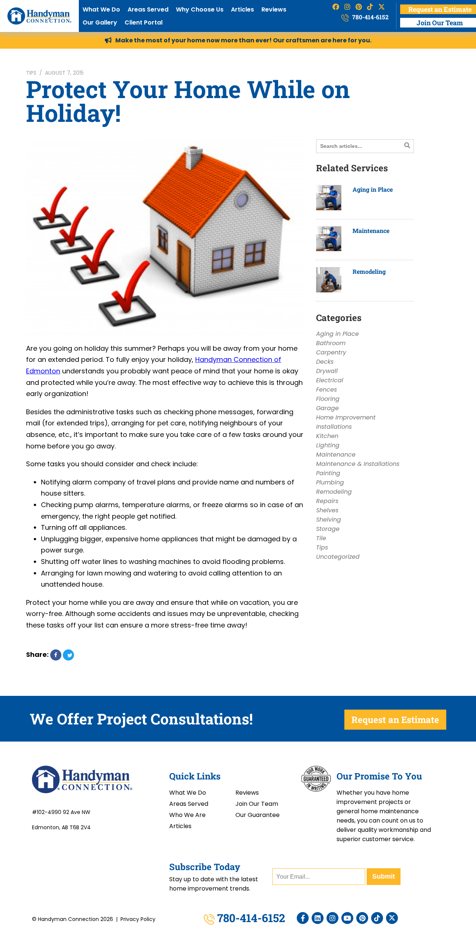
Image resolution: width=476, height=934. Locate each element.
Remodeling (369, 271)
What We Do (101, 9)
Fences (326, 389)
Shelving (328, 519)
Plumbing (330, 482)
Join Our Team (256, 804)
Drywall (327, 371)
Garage (327, 408)
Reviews (273, 9)
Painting (328, 473)
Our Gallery (100, 22)
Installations (334, 426)
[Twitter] (392, 918)
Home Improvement (346, 417)
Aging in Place (373, 189)
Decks (325, 361)
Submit (383, 876)
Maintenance (371, 230)
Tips (31, 73)
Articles (242, 9)
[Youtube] (347, 918)
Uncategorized (338, 556)
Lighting (328, 445)
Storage (328, 529)
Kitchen (327, 436)
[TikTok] (377, 918)
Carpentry (331, 352)
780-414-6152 (370, 17)
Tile (321, 538)
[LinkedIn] (318, 918)
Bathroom (330, 343)
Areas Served (148, 9)
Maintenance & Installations (357, 464)
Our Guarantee (257, 815)
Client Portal (144, 22)
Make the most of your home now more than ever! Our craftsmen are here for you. (243, 40)
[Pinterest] (362, 918)
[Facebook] (303, 918)
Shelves (327, 510)
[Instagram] (332, 918)
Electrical (329, 380)
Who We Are (187, 815)
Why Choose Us (199, 9)
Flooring (328, 399)
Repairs (327, 501)
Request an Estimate (395, 720)
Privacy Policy (137, 919)
